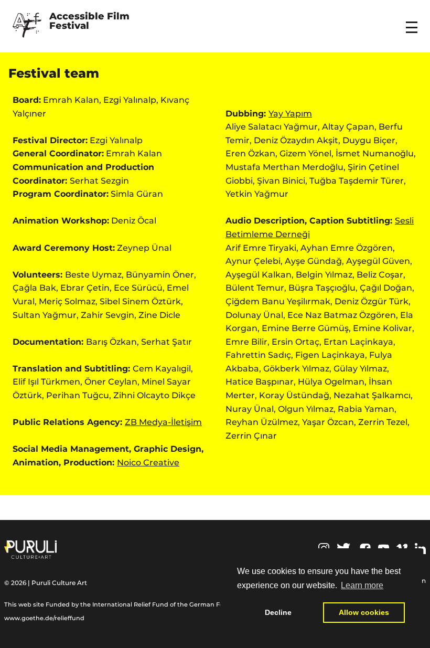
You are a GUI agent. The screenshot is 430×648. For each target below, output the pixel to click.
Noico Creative (148, 463)
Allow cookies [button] (364, 612)
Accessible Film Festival (90, 21)
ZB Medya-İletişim (163, 422)
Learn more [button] (362, 585)
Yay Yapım (290, 114)
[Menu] (413, 20)
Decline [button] (278, 612)
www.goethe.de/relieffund (44, 618)
